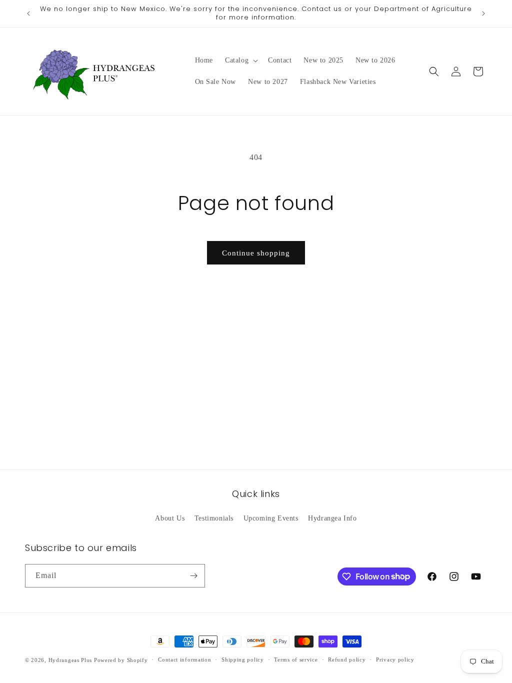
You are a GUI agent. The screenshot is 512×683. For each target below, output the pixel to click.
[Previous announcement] (29, 13)
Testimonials (214, 518)
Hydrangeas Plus (70, 660)
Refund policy (347, 659)
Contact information (184, 659)
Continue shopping (256, 253)
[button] (240, 60)
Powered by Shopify (121, 660)
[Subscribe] (193, 576)
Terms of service (296, 659)
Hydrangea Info (332, 518)
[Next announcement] (483, 13)
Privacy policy (395, 659)
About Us (169, 518)
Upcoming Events (271, 518)
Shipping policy (243, 659)
